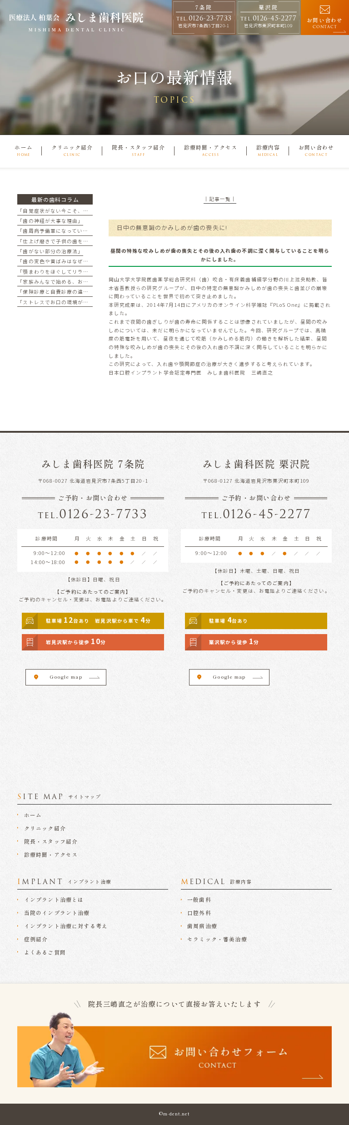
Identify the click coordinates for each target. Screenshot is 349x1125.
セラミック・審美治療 (217, 939)
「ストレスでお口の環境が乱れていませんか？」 (77, 302)
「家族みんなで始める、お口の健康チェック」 (74, 281)
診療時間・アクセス (51, 854)
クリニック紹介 (45, 828)
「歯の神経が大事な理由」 (50, 220)
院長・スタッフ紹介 (51, 841)
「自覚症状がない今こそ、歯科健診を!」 (67, 210)
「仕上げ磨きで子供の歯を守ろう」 (61, 241)
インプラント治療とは (54, 899)
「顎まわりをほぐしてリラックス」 (61, 271)
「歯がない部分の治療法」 (50, 251)
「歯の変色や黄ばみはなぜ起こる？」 (63, 261)
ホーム (33, 815)
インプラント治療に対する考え (66, 926)
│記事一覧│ (220, 198)
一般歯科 (199, 899)
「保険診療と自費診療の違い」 (55, 291)
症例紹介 (36, 939)
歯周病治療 (202, 926)
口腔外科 (199, 912)
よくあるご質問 (45, 952)
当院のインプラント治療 (57, 912)
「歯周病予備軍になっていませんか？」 (66, 230)
